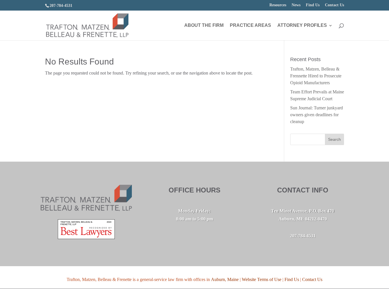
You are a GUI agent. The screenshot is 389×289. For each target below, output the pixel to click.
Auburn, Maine (225, 279)
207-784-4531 (61, 5)
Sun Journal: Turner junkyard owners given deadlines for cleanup (316, 114)
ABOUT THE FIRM (204, 25)
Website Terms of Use (261, 279)
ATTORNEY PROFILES (302, 25)
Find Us (313, 5)
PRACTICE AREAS (250, 25)
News (296, 5)
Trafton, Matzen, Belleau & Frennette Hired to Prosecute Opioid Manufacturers (315, 76)
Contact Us (334, 5)
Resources (277, 5)
